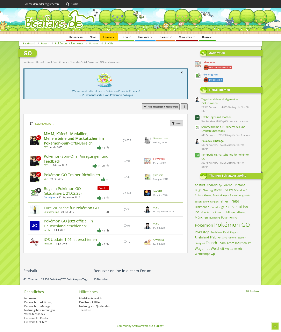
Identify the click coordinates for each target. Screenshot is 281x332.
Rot (219, 237)
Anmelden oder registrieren (42, 4)
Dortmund (221, 190)
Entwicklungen (220, 195)
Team (222, 243)
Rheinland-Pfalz (206, 237)
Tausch (211, 243)
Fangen (214, 201)
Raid (226, 232)
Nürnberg (214, 217)
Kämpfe (205, 212)
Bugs (198, 190)
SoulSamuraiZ (51, 211)
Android (212, 185)
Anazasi (48, 243)
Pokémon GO (232, 224)
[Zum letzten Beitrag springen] (147, 140)
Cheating (208, 190)
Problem (103, 188)
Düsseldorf (240, 190)
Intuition (241, 207)
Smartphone (229, 237)
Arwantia (158, 240)
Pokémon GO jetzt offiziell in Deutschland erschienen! (68, 223)
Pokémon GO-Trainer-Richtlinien (72, 174)
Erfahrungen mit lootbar (216, 117)
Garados (215, 207)
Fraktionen (202, 207)
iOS (197, 212)
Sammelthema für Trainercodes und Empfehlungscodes (223, 129)
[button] (181, 72)
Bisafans (239, 185)
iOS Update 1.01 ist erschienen (70, 239)
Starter (242, 237)
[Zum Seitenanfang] (275, 326)
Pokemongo (229, 217)
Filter (178, 123)
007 (46, 147)
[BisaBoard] (140, 21)
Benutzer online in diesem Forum (122, 270)
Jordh (47, 229)
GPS (231, 207)
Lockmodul (217, 212)
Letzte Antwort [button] (44, 123)
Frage (234, 201)
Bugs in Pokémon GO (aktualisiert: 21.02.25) (62, 191)
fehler (224, 201)
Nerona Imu (160, 138)
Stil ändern (252, 291)
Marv (156, 207)
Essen (198, 201)
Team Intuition (237, 243)
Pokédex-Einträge (212, 141)
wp (213, 254)
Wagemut (202, 248)
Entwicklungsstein (240, 195)
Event (206, 201)
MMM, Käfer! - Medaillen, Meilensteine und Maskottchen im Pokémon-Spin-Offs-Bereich (74, 138)
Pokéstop (202, 232)
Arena (228, 185)
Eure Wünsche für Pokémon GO (71, 207)
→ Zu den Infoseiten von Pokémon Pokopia (106, 95)
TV (249, 243)
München (201, 217)
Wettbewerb (233, 249)
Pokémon (204, 225)
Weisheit (217, 248)
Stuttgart (200, 243)
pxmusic (158, 175)
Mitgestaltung (235, 212)
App (221, 185)
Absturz (200, 185)
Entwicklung (203, 195)
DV (231, 190)
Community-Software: (140, 326)
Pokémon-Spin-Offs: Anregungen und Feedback (76, 158)
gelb (224, 207)
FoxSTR (157, 191)
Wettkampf (202, 254)
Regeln (234, 232)
